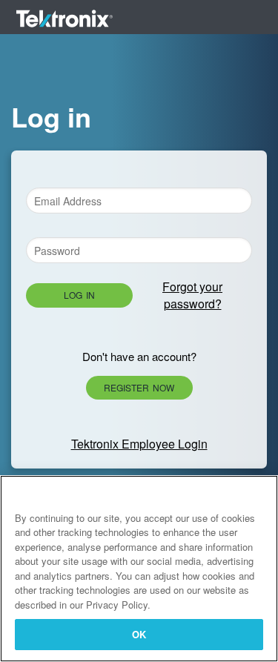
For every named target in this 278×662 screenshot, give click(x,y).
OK (139, 634)
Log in (79, 294)
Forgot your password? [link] (192, 294)
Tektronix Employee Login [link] (139, 443)
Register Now (139, 387)
